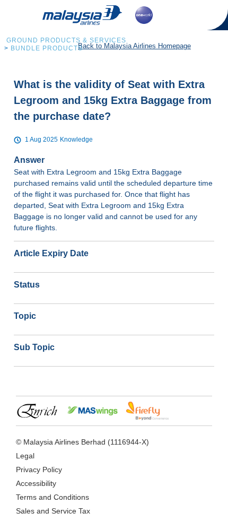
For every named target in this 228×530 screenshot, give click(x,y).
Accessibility (36, 483)
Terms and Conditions (52, 497)
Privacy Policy (39, 469)
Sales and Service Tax (53, 511)
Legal (25, 455)
